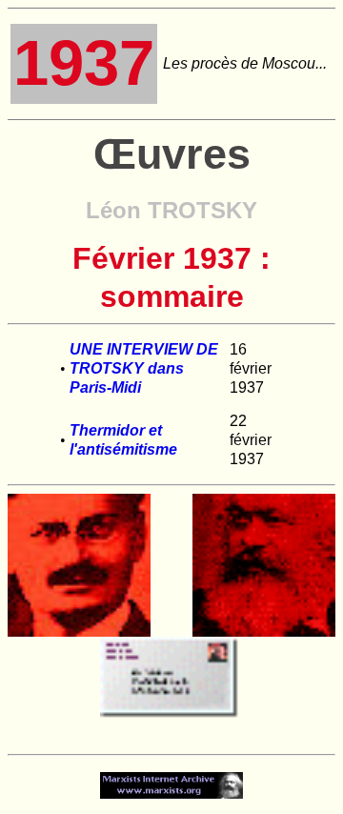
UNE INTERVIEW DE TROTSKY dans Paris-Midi (144, 368)
